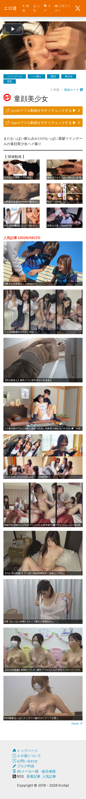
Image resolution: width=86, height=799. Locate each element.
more (75, 723)
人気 (36, 8)
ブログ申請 (25, 766)
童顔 (53, 76)
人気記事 (49, 776)
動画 (25, 8)
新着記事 (33, 776)
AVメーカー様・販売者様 (36, 771)
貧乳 (9, 81)
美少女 (68, 76)
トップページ (27, 750)
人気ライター (62, 8)
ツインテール (14, 76)
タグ (47, 8)
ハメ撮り (36, 76)
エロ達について (28, 756)
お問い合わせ (27, 761)
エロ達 (10, 8)
